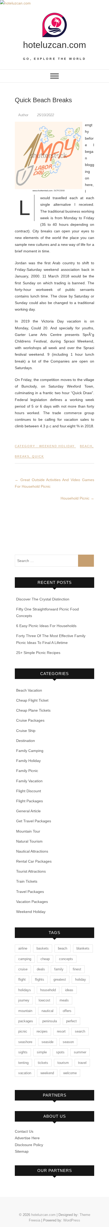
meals (64, 1000)
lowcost (44, 1000)
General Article (28, 811)
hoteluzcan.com (54, 45)
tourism (63, 1063)
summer (80, 1052)
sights (23, 1052)
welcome (70, 1073)
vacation (24, 1073)
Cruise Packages (30, 720)
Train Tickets (26, 881)
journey (23, 1000)
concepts (66, 959)
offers (67, 1011)
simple (42, 1052)
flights (39, 979)
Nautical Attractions (32, 851)
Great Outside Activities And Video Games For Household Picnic (54, 483)
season (68, 1042)
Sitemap (22, 1151)
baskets (43, 948)
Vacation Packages (32, 902)
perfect (71, 1021)
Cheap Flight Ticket (32, 700)
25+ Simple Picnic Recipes (38, 653)
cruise (23, 969)
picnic (22, 1031)
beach (86, 446)
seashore (25, 1042)
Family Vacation (29, 781)
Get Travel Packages (33, 821)
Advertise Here (27, 1138)
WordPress (71, 1220)
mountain (25, 1011)
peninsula (49, 1021)
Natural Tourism (29, 841)
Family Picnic (27, 771)
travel (82, 1063)
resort (61, 1031)
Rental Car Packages (34, 861)
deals (41, 969)
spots (60, 1052)
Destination (25, 741)
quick (38, 456)
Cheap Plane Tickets (33, 710)
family (58, 969)
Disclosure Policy (29, 1145)
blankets (82, 948)
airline (22, 948)
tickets (43, 1063)
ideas (69, 990)
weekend (47, 1073)
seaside (47, 1042)
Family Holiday (28, 761)
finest (77, 969)
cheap (45, 959)
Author (23, 115)
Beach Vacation (29, 690)
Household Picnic (77, 498)
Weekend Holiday (57, 446)
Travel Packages (30, 891)
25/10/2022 (45, 115)
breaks (22, 456)
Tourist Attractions (31, 871)
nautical (47, 1011)
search (80, 1031)
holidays (24, 990)
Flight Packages (29, 801)
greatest (59, 979)
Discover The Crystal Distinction (42, 599)
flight (22, 979)
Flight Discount (28, 791)
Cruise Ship (25, 731)
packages (25, 1021)
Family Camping (29, 751)
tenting (23, 1063)
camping (24, 959)
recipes (42, 1031)
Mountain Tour (28, 831)
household (48, 990)
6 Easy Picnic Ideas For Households (46, 626)
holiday (80, 979)
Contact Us (24, 1131)
